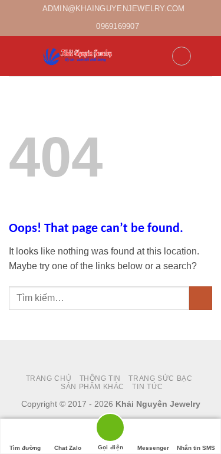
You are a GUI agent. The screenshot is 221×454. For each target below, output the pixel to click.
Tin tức (147, 387)
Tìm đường (25, 448)
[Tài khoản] (157, 56)
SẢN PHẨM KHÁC (92, 387)
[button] (16, 55)
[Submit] (200, 297)
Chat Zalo (67, 448)
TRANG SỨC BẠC (160, 378)
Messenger (153, 448)
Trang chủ (49, 378)
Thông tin (100, 378)
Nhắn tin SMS (196, 448)
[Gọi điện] (110, 429)
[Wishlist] (181, 56)
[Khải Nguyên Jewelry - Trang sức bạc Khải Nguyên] (78, 56)
